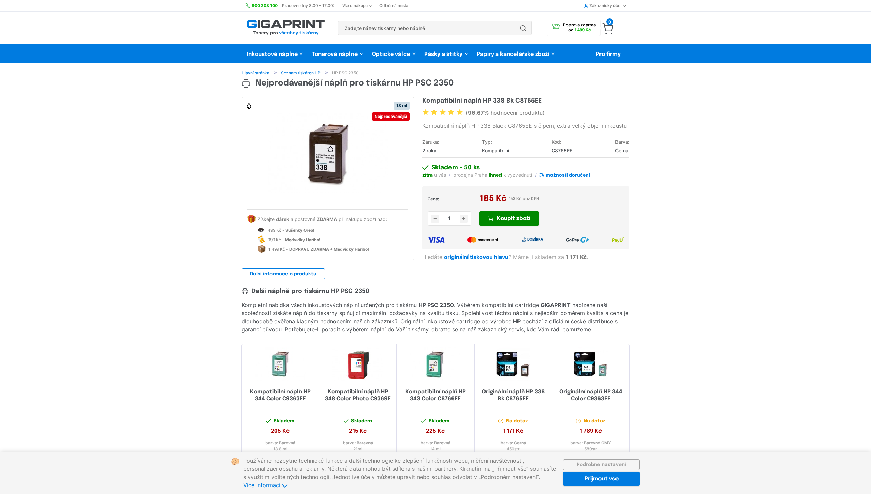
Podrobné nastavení (601, 464)
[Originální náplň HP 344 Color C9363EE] (590, 364)
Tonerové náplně (335, 54)
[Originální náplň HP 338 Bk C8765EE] (513, 364)
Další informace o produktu (283, 274)
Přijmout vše (602, 479)
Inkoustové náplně (272, 54)
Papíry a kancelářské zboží (513, 54)
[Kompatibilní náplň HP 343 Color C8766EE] (435, 364)
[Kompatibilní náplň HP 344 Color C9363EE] (280, 364)
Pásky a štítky (443, 54)
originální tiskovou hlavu (477, 256)
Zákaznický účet (605, 5)
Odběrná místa (393, 5)
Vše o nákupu (355, 5)
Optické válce (391, 54)
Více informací (262, 485)
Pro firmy (608, 54)
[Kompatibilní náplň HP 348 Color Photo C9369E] (357, 364)
